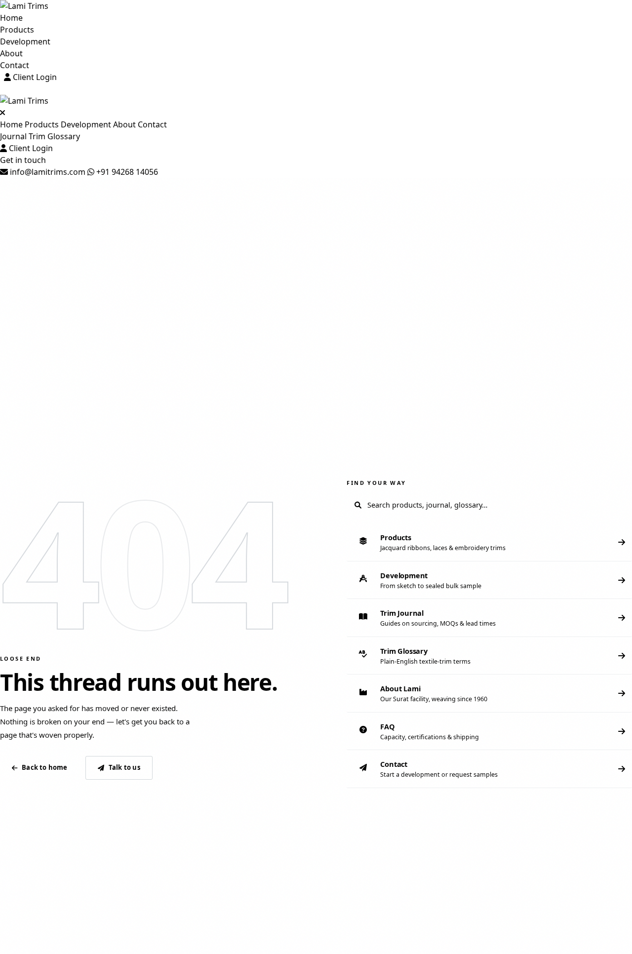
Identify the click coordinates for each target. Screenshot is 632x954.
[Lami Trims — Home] (316, 6)
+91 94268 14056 (126, 171)
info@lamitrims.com (46, 171)
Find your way (376, 482)
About (11, 53)
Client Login (34, 77)
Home (11, 17)
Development (25, 41)
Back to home (44, 767)
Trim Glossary (54, 136)
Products (17, 29)
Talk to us (124, 767)
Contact (14, 65)
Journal (13, 136)
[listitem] (489, 542)
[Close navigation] (2, 113)
